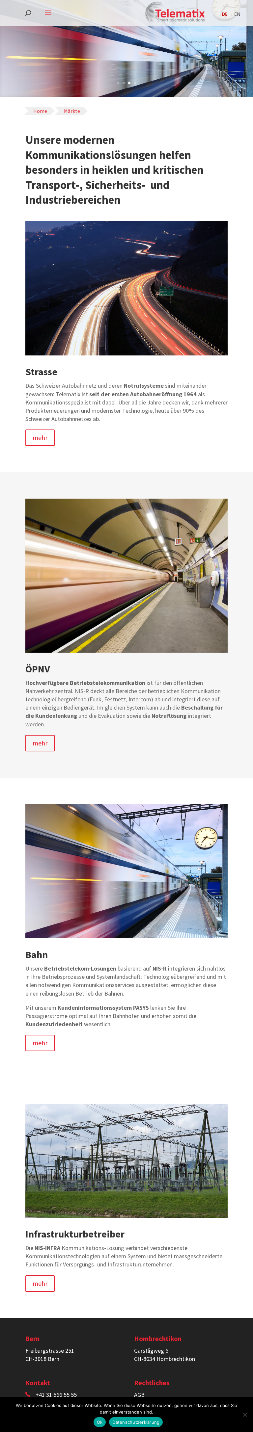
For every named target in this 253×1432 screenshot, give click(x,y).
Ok (100, 1422)
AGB (139, 1394)
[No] (244, 1414)
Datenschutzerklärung (135, 1422)
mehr (40, 437)
